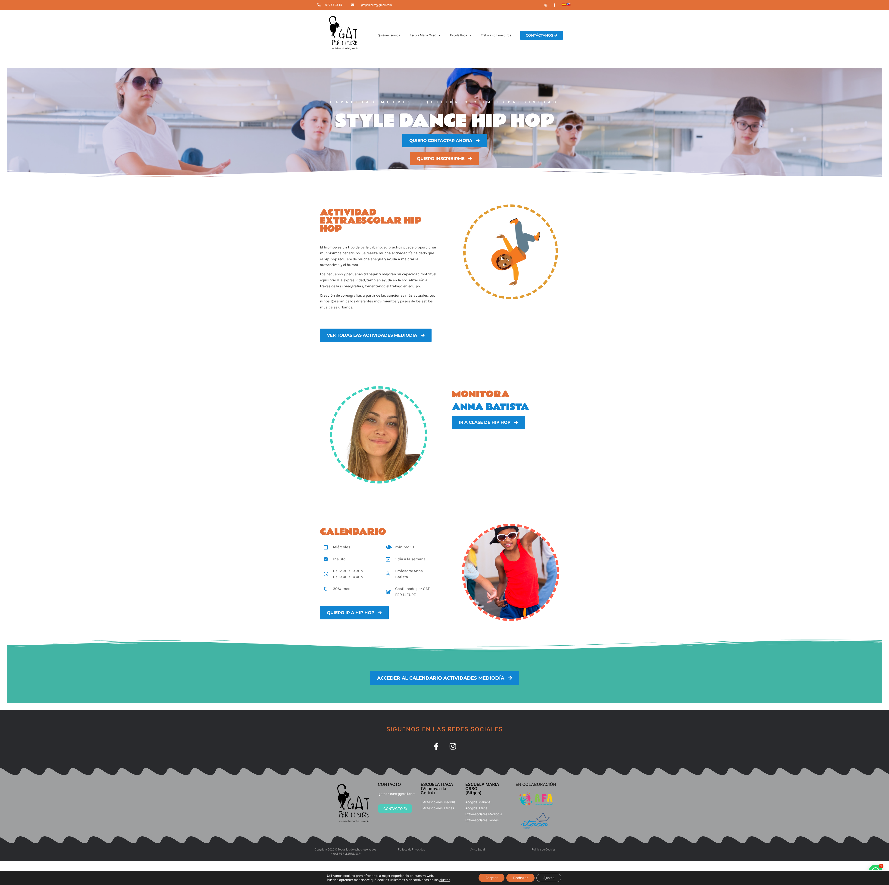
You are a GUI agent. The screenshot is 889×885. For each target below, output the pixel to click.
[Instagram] (453, 746)
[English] (568, 4)
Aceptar (491, 878)
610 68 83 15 (333, 4)
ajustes (444, 880)
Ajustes (548, 878)
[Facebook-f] (436, 746)
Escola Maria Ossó (423, 35)
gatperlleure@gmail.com (376, 5)
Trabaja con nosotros (496, 35)
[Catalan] (564, 4)
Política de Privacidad (411, 849)
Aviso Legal (477, 849)
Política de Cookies (543, 849)
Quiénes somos (389, 35)
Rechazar (520, 878)
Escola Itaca (458, 35)
